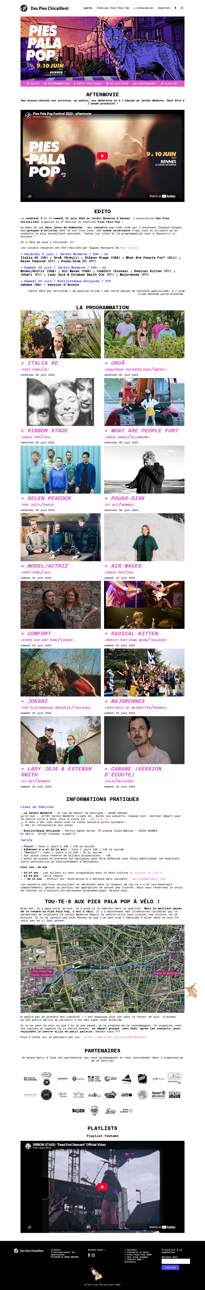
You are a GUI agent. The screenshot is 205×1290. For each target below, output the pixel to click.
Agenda (87, 7)
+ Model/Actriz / (44, 569)
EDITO (34, 83)
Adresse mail (170, 1257)
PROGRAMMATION (57, 83)
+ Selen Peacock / (45, 501)
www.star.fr (99, 819)
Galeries (164, 7)
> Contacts (134, 1260)
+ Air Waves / (122, 569)
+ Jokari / (55, 704)
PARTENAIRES (146, 83)
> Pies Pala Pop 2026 (138, 1254)
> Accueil (131, 1250)
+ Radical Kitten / (135, 636)
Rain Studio (129, 247)
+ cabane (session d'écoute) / (132, 774)
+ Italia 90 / (38, 366)
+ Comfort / (47, 636)
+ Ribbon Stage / (44, 433)
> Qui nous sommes (136, 1257)
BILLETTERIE (118, 83)
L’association (143, 7)
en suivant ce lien (144, 872)
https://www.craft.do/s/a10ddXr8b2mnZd (115, 1037)
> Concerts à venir (137, 1252)
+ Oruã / (135, 366)
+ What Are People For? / (141, 433)
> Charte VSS (133, 1259)
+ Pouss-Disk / (124, 501)
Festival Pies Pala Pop (113, 7)
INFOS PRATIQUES (88, 83)
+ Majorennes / (135, 704)
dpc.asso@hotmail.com (148, 878)
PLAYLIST (170, 83)
